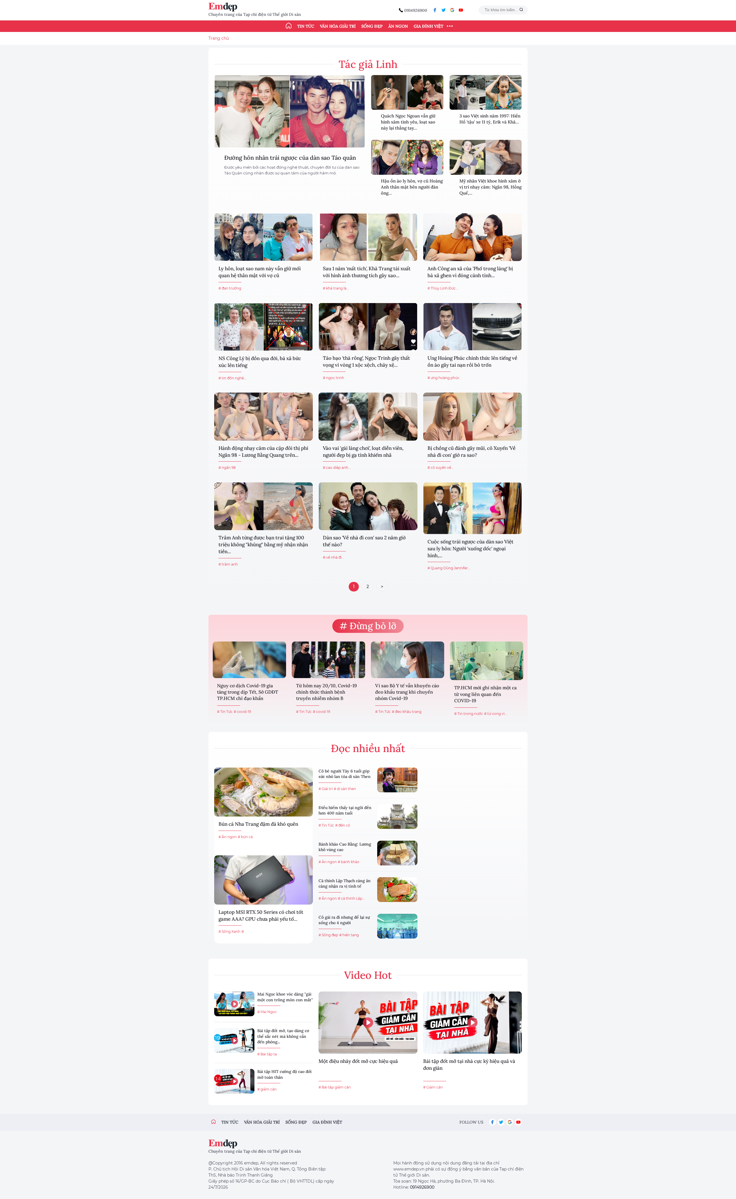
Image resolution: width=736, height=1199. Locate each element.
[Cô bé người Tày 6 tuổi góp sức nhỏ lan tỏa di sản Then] (397, 780)
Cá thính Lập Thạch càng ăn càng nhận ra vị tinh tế (345, 883)
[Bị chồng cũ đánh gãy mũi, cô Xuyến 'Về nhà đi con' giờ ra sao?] (472, 416)
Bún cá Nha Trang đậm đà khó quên (258, 824)
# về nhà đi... (333, 557)
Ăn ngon (398, 26)
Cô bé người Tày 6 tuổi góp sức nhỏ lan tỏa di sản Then (345, 773)
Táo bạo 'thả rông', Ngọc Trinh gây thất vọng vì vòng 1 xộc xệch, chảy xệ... (366, 361)
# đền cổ (342, 825)
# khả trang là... (336, 288)
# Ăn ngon (227, 837)
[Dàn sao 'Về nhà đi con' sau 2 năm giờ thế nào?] (368, 506)
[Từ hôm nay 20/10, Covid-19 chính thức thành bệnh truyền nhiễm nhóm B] (328, 660)
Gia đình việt (327, 1122)
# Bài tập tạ (267, 1054)
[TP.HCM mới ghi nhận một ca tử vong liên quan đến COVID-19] (486, 661)
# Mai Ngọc (267, 1012)
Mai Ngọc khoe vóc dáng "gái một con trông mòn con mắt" (285, 996)
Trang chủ (218, 38)
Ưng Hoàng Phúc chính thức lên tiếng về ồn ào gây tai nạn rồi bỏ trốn (472, 361)
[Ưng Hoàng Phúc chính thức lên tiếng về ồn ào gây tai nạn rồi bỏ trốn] (472, 327)
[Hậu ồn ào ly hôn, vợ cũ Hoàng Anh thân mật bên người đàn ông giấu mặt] (407, 157)
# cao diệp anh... (337, 467)
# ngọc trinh (333, 378)
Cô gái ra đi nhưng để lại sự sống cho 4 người (344, 920)
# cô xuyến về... (441, 467)
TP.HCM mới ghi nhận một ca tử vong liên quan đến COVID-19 (485, 694)
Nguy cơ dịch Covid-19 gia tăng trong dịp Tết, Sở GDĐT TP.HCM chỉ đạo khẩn (247, 692)
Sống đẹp (372, 26)
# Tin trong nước (468, 713)
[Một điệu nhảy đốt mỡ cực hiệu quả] (368, 1022)
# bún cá (245, 837)
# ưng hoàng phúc (443, 378)
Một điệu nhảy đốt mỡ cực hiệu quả (358, 1061)
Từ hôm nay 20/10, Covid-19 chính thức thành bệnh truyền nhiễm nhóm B (326, 692)
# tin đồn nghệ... (232, 378)
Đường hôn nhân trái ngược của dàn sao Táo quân (290, 157)
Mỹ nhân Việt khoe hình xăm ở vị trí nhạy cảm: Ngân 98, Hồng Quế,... (490, 187)
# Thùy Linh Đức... (443, 288)
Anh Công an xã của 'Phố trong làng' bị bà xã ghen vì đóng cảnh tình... (470, 272)
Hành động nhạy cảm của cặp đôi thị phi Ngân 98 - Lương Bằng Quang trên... (263, 451)
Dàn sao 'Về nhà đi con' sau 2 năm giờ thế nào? (364, 541)
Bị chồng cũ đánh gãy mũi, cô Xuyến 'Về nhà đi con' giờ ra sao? (471, 451)
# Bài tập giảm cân (335, 1087)
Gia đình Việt (428, 26)
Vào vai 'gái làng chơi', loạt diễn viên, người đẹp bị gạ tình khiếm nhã (363, 451)
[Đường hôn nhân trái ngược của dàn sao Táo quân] (289, 111)
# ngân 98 (227, 467)
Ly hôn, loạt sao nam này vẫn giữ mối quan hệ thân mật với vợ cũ (259, 272)
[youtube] (460, 10)
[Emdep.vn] (224, 7)
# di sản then (345, 789)
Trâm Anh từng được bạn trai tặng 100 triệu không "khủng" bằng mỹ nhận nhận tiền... (263, 544)
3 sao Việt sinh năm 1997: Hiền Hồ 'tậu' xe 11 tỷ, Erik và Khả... (489, 119)
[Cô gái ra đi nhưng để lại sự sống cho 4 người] (397, 926)
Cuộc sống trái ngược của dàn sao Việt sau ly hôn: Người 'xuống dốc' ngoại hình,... (470, 548)
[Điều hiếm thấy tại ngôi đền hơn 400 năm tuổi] (397, 816)
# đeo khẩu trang (406, 711)
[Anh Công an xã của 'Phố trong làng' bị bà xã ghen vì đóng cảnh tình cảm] (472, 237)
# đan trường (229, 288)
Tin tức (305, 26)
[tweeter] (443, 10)
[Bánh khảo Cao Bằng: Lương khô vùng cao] (397, 853)
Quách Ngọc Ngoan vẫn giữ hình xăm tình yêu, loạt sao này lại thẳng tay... (408, 122)
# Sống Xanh (229, 931)
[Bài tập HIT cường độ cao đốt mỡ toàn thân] (234, 1081)
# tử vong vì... (495, 713)
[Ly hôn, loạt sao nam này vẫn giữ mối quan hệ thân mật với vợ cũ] (263, 237)
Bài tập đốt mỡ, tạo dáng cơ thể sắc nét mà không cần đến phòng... (283, 1036)
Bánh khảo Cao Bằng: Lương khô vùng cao (345, 847)
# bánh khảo (348, 862)
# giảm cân (267, 1089)
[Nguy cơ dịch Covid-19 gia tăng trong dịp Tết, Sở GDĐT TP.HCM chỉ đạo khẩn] (249, 660)
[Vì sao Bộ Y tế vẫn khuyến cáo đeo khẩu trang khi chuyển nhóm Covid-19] (407, 660)
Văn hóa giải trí (338, 26)
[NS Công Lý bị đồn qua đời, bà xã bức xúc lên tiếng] (263, 327)
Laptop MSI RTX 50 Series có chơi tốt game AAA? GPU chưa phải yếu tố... (260, 915)
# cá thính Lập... (351, 898)
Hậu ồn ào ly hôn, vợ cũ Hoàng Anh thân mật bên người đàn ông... (412, 187)
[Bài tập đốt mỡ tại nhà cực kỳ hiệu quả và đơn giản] (472, 1022)
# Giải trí (326, 789)
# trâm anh (228, 564)
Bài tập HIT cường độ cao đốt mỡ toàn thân (284, 1074)
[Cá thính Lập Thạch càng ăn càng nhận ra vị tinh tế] (397, 889)
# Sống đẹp (328, 935)
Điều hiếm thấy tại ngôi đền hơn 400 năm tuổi (345, 810)
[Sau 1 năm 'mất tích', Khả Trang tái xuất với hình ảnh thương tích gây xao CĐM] (368, 237)
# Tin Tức (225, 711)
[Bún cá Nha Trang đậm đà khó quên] (263, 792)
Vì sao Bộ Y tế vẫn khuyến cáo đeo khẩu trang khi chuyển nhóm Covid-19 (407, 692)
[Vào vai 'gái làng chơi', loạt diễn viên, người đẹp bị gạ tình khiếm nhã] (368, 416)
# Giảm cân (433, 1087)
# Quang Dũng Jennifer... (449, 568)
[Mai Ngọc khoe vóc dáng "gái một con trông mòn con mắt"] (234, 1003)
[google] (452, 10)
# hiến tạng (349, 935)
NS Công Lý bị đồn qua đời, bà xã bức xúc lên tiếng (259, 361)
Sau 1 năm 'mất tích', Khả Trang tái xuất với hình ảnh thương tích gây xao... (367, 272)
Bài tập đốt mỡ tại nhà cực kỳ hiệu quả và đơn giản (469, 1064)
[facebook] (435, 10)
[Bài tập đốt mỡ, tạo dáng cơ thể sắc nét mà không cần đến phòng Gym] (234, 1040)
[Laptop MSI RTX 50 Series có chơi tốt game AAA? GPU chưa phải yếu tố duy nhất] (263, 879)
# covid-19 (242, 711)
